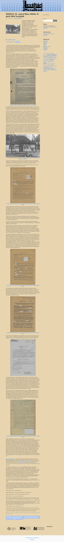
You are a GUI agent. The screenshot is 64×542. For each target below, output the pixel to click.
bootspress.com (36, 537)
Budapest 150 (45, 40)
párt (39, 512)
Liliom (53, 60)
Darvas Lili (55, 56)
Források (44, 44)
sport (54, 64)
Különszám (51, 60)
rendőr (11, 513)
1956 (52, 53)
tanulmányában (20, 462)
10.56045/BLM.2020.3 (11, 39)
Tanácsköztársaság (46, 67)
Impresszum (49, 526)
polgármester (48, 63)
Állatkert (52, 69)
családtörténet (51, 56)
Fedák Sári (44, 57)
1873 (49, 53)
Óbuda (55, 69)
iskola (44, 60)
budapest (53, 55)
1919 (51, 53)
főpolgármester (46, 59)
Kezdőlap (7, 10)
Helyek (44, 45)
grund (54, 59)
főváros (51, 59)
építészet (45, 70)
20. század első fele (45, 53)
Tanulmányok (12, 512)
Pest (44, 63)
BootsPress (30, 537)
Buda (48, 55)
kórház (48, 60)
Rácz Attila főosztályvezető (11, 458)
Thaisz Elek (51, 67)
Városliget (53, 68)
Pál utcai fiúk (51, 63)
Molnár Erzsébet (45, 61)
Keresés (44, 18)
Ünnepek (44, 49)
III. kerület (32, 512)
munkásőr (36, 512)
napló (53, 61)
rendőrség (48, 64)
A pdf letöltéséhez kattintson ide (10, 41)
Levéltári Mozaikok (17, 18)
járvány (46, 60)
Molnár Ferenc (50, 61)
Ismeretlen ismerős (46, 46)
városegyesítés (46, 68)
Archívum (11, 10)
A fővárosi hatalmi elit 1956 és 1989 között (26, 461)
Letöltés (17, 41)
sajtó (52, 64)
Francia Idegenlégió (54, 57)
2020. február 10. (27, 512)
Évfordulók (45, 43)
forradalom (48, 57)
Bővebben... (45, 28)
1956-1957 (22, 512)
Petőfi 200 (45, 47)
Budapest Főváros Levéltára (48, 26)
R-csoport (7, 513)
